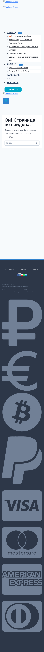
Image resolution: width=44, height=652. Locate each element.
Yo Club (23, 269)
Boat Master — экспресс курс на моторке (23, 48)
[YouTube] (22, 275)
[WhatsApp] (24, 275)
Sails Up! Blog (9, 269)
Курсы (39, 268)
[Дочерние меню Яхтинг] (21, 65)
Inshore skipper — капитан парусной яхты (20, 41)
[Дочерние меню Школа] (20, 33)
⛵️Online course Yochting (20, 36)
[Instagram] (20, 275)
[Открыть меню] (6, 101)
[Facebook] (18, 275)
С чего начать (13, 89)
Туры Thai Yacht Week (18, 68)
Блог (10, 79)
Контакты (12, 82)
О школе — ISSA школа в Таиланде (23, 268)
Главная (6, 268)
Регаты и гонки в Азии (19, 71)
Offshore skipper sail (18, 53)
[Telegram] (26, 275)
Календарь (13, 75)
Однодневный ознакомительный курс (23, 58)
